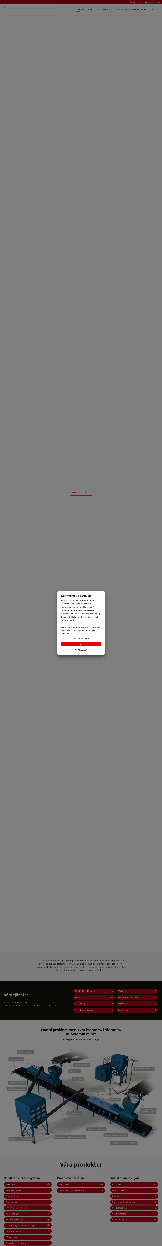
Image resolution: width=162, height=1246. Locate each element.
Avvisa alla (81, 650)
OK (81, 644)
